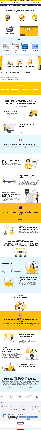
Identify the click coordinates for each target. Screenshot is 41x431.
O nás (22, 408)
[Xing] (19, 423)
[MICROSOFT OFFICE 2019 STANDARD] (15, 46)
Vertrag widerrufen (21, 429)
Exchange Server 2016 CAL (19, 398)
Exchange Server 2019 (18, 395)
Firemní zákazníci (13, 406)
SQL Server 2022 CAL (10, 398)
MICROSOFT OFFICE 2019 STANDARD (15, 50)
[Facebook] (17, 423)
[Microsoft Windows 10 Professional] (25, 46)
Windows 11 (37, 397)
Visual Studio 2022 (28, 396)
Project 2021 (27, 398)
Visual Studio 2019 (28, 397)
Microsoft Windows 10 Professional (25, 50)
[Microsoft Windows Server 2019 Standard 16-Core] (35, 46)
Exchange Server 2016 (18, 396)
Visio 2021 (37, 395)
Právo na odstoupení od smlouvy (14, 410)
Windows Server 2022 (3, 397)
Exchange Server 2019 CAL (19, 397)
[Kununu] (22, 423)
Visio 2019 (37, 396)
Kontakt (12, 408)
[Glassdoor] (20, 423)
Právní (22, 406)
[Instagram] (23, 423)
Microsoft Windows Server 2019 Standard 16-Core (35, 50)
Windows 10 (37, 398)
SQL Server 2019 (10, 397)
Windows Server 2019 (3, 398)
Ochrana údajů (23, 409)
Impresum (23, 410)
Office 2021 (2, 395)
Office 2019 (2, 396)
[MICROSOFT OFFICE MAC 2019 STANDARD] (6, 46)
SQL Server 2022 (10, 396)
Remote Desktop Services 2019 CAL (29, 395)
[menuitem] (27, 0)
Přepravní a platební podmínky (14, 409)
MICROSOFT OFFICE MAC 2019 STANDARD (6, 50)
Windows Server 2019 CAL (11, 395)
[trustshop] (16, 417)
